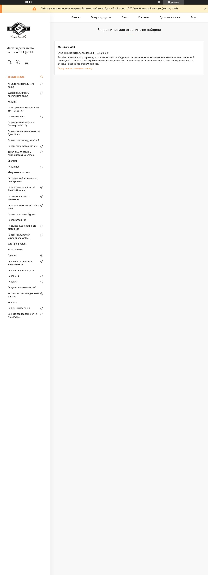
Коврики (12, 302)
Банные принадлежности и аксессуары (22, 315)
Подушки (12, 281)
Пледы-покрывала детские (22, 146)
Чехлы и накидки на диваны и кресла (23, 295)
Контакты (143, 17)
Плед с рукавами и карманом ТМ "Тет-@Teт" (23, 109)
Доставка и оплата (170, 17)
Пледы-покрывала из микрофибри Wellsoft (19, 236)
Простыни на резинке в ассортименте (20, 263)
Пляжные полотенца (19, 308)
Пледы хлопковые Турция (22, 214)
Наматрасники (15, 249)
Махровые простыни (19, 172)
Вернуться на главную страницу (75, 68)
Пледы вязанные (17, 220)
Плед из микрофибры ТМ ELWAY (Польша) (21, 189)
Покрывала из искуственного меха (23, 207)
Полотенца (14, 166)
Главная (76, 17)
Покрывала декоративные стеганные (22, 227)
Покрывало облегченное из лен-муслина (22, 180)
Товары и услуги (15, 77)
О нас (125, 17)
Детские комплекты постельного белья (18, 94)
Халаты (12, 101)
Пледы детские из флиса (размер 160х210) (21, 124)
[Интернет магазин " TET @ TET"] (25, 30)
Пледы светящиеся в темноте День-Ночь (24, 133)
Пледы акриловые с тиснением (18, 198)
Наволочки (14, 276)
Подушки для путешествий (22, 287)
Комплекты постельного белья (21, 85)
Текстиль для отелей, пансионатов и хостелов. (21, 153)
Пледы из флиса (16, 116)
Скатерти (13, 161)
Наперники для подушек (21, 270)
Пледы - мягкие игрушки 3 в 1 (23, 140)
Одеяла (12, 255)
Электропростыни (17, 243)
